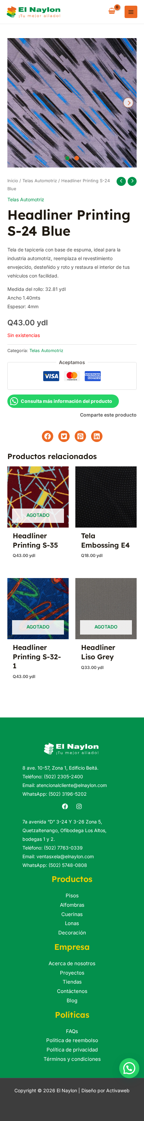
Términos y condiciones (72, 1059)
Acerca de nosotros (72, 963)
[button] (129, 1068)
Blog (72, 1000)
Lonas (72, 923)
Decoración (72, 932)
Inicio (12, 180)
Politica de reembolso (72, 1040)
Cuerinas (72, 914)
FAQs (72, 1031)
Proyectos (72, 973)
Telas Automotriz (39, 180)
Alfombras (72, 905)
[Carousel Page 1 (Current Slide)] (67, 158)
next (128, 103)
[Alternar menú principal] (131, 12)
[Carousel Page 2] (76, 158)
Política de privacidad (72, 1049)
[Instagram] (79, 806)
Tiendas (72, 982)
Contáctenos (72, 991)
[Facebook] (65, 806)
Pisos (72, 895)
